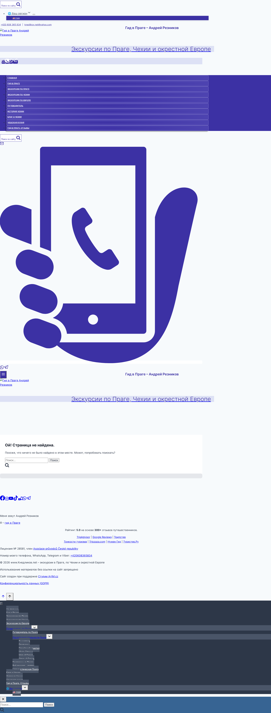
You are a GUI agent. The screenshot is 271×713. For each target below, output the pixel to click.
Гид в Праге (14, 83)
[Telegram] (15, 62)
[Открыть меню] (3, 374)
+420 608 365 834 (11, 24)
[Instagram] (7, 499)
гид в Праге (12, 522)
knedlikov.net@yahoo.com (38, 24)
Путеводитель (15, 106)
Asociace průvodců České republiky (55, 548)
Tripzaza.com (97, 541)
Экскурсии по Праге (18, 89)
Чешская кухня (16, 122)
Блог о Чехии (15, 117)
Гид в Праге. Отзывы (18, 128)
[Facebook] (2, 499)
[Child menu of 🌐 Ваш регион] (34, 14)
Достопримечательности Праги (29, 637)
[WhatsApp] (11, 62)
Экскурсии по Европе (19, 100)
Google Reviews (102, 537)
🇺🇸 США (16, 18)
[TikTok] (15, 499)
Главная (12, 78)
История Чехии (16, 111)
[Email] (3, 62)
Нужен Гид (114, 541)
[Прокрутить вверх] (3, 597)
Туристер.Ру (131, 541)
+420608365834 (81, 555)
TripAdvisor (83, 537)
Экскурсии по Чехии (19, 94)
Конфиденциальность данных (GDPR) (24, 583)
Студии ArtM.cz (48, 576)
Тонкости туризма (75, 541)
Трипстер (120, 537)
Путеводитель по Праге (25, 632)
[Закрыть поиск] (3, 699)
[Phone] (7, 62)
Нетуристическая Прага (26, 669)
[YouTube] (11, 499)
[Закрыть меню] (1, 603)
